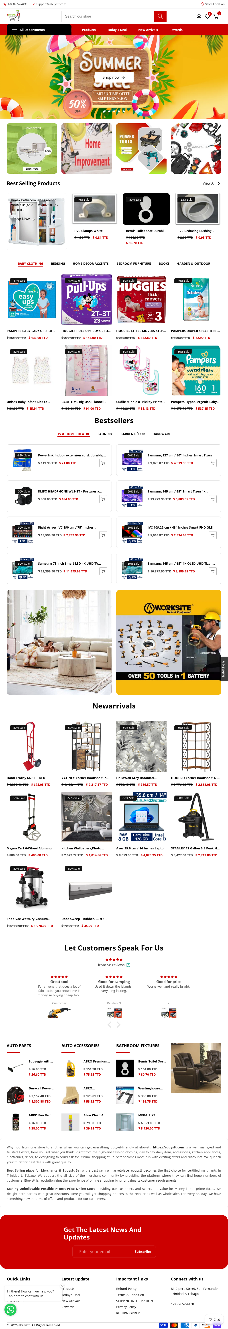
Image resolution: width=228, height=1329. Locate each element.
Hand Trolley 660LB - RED (26, 778)
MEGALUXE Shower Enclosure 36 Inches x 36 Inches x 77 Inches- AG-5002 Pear (152, 1115)
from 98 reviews (111, 965)
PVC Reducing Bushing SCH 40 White (194, 231)
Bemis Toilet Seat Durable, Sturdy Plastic (146, 231)
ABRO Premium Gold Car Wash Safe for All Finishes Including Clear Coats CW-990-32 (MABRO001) (97, 1061)
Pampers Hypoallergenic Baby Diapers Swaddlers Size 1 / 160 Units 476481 (194, 402)
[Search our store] (160, 16)
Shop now (111, 77)
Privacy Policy (126, 1307)
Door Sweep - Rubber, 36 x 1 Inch (83, 919)
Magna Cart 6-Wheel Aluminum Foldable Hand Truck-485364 (31, 848)
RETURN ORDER (128, 1313)
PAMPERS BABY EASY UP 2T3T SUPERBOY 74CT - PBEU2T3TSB (30, 331)
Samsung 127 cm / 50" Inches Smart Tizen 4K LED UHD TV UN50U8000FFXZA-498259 (182, 455)
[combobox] (114, 16)
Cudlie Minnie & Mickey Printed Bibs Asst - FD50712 (140, 402)
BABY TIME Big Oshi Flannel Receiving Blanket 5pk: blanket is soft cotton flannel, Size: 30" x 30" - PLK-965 (86, 402)
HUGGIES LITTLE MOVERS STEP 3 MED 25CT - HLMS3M (141, 331)
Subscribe (143, 1252)
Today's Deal (117, 29)
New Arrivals (148, 29)
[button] (104, 111)
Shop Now (21, 218)
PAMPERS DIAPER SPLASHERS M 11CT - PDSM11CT (195, 331)
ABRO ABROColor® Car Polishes (96, 1088)
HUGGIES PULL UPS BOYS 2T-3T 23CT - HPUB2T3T (85, 331)
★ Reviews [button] (223, 669)
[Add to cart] (213, 463)
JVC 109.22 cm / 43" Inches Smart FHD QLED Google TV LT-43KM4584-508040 (181, 527)
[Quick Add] (103, 463)
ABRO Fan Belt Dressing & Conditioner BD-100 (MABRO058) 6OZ (41, 1115)
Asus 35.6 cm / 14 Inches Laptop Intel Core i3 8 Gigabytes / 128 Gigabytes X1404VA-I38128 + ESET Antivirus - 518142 (141, 848)
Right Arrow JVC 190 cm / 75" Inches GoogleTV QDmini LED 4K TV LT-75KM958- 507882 (70, 527)
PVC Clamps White (88, 231)
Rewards (176, 29)
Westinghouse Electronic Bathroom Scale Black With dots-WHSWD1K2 (151, 1088)
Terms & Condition (130, 1295)
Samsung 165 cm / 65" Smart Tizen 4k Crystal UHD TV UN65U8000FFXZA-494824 (179, 491)
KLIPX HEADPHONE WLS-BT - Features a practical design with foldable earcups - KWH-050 (68, 491)
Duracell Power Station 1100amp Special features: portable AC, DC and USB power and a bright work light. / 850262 (42, 1088)
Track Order (16, 1301)
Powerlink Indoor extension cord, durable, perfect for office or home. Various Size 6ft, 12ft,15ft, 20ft (71, 455)
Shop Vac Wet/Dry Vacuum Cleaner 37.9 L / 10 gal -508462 (30, 919)
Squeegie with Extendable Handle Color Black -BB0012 (39, 1061)
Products (89, 29)
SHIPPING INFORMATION (134, 1301)
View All (209, 183)
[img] (114, 959)
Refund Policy (126, 1288)
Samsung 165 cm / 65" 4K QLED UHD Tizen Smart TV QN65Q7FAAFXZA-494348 (180, 564)
